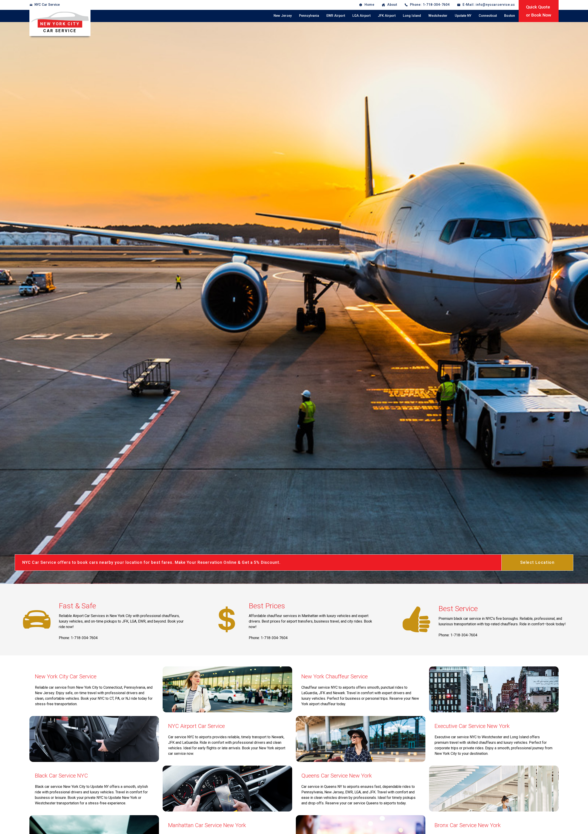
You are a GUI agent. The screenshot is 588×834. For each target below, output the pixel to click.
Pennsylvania (309, 16)
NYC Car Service (47, 5)
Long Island (412, 16)
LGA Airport (361, 16)
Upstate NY (463, 16)
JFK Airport (387, 16)
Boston (509, 16)
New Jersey (283, 16)
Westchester (437, 16)
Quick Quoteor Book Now (538, 11)
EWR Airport (335, 16)
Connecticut (488, 16)
